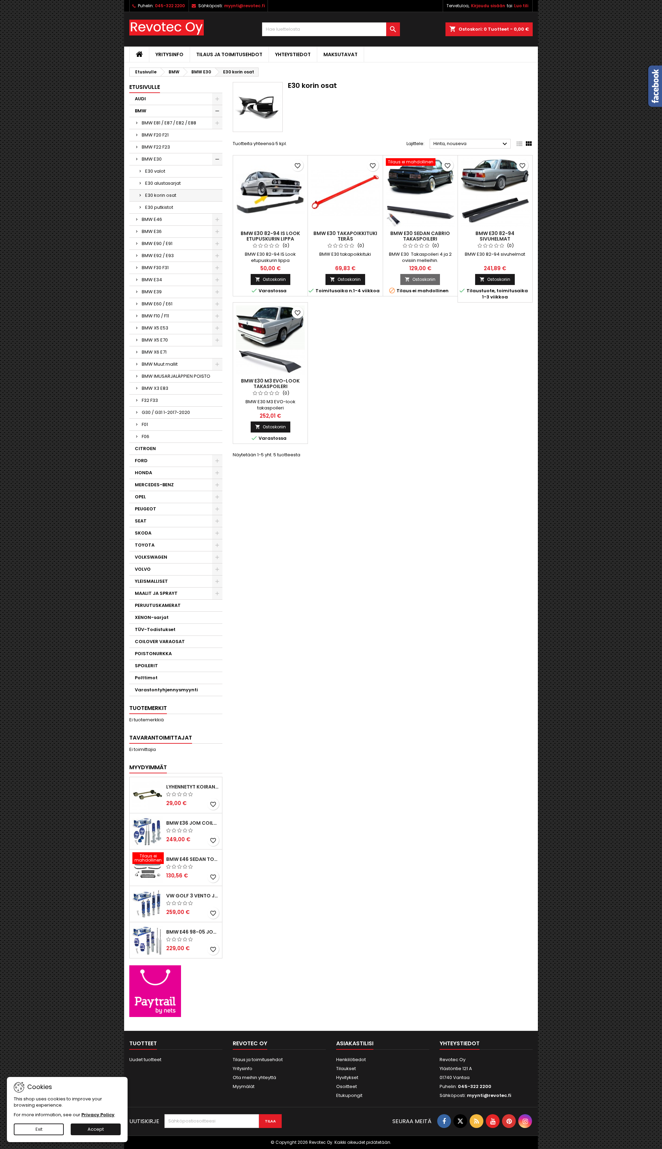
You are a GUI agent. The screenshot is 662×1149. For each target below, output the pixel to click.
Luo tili (521, 6)
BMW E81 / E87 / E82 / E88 (169, 123)
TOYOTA (144, 545)
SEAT (141, 521)
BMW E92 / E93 (158, 255)
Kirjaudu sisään (488, 6)
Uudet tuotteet (145, 1059)
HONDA (143, 472)
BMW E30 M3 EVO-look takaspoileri (270, 383)
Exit (39, 1129)
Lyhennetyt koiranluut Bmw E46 (192, 787)
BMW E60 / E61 (157, 304)
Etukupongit (349, 1095)
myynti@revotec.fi (244, 6)
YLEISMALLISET (151, 581)
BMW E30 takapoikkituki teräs (345, 236)
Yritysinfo (169, 54)
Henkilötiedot (351, 1059)
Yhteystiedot (293, 54)
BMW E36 (152, 231)
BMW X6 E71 (154, 352)
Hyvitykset (347, 1077)
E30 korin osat (160, 195)
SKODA (143, 533)
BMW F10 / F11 (155, 316)
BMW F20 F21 (155, 135)
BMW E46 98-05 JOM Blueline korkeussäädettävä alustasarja (192, 932)
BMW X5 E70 (155, 340)
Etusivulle (144, 87)
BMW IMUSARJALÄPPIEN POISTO (176, 376)
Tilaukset (346, 1068)
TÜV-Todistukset (155, 629)
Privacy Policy (97, 1114)
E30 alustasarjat (163, 183)
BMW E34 (152, 279)
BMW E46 (152, 219)
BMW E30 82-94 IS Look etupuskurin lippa (270, 236)
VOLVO (143, 569)
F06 (145, 436)
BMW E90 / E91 (157, 243)
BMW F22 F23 (156, 147)
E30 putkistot (159, 207)
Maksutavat (340, 54)
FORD (141, 460)
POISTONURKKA (153, 653)
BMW (140, 111)
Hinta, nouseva (471, 144)
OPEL (140, 497)
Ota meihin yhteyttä (254, 1077)
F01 (145, 424)
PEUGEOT (145, 509)
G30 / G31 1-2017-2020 (166, 412)
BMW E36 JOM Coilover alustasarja (192, 823)
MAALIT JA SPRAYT (156, 593)
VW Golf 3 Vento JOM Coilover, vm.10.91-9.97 (192, 895)
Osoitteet (346, 1086)
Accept (96, 1129)
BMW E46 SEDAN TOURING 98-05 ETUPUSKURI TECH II (192, 859)
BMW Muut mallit (160, 364)
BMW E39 (152, 291)
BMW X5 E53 (155, 328)
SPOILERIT (146, 665)
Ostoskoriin (270, 279)
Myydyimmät (148, 767)
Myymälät (243, 1086)
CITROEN (145, 448)
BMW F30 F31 (155, 267)
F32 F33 (150, 400)
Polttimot (146, 677)
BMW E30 (152, 159)
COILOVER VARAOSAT (160, 641)
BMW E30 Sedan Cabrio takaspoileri (420, 236)
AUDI (140, 98)
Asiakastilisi (354, 1043)
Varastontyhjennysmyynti (166, 690)
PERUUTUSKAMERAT (158, 605)
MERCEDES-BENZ (154, 484)
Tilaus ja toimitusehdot (229, 54)
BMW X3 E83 (155, 388)
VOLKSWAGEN (151, 557)
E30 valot (155, 171)
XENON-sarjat (152, 617)
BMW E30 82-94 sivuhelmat (494, 236)
